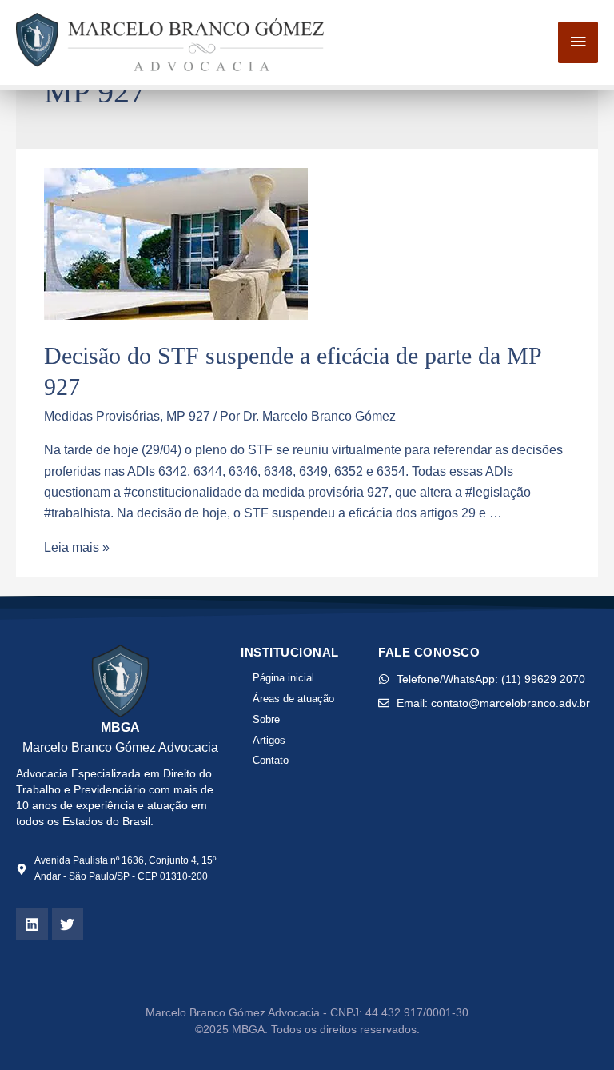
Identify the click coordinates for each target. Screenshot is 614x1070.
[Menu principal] (578, 42)
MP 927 (188, 416)
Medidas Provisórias (102, 416)
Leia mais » (77, 547)
